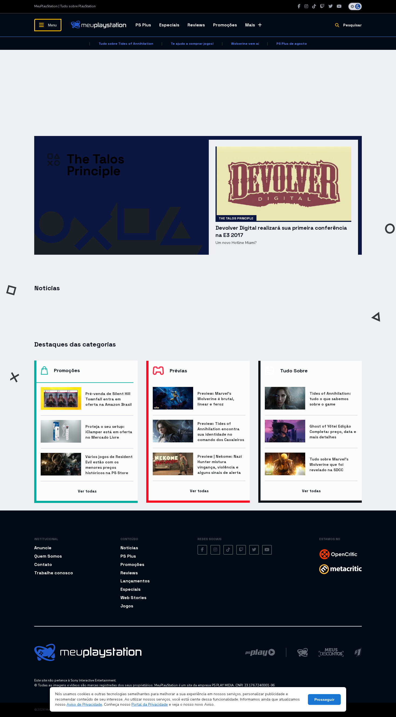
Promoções (225, 25)
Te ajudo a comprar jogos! (192, 43)
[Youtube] (339, 6)
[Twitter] (330, 6)
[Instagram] (306, 6)
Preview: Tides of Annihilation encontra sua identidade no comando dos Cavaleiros (220, 431)
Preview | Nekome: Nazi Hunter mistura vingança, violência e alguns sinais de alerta (219, 464)
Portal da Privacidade (149, 704)
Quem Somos (48, 556)
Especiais (169, 25)
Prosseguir (324, 699)
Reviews (196, 25)
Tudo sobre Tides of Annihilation (126, 43)
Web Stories (133, 597)
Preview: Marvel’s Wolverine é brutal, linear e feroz (215, 399)
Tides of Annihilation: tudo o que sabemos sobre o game (330, 399)
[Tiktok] (314, 6)
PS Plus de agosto (291, 43)
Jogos (126, 606)
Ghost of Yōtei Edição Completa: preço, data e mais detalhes (333, 431)
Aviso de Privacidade (84, 704)
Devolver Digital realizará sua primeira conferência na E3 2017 (281, 231)
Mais (250, 25)
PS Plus (143, 25)
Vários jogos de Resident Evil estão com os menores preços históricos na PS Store (109, 464)
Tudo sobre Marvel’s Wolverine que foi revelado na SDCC (329, 464)
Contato (43, 564)
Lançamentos (135, 581)
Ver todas (87, 491)
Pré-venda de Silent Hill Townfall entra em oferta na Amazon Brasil (108, 399)
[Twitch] (322, 6)
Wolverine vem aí (245, 43)
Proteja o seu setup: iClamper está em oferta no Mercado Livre (108, 432)
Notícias (129, 548)
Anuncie (42, 548)
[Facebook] (299, 6)
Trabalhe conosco (53, 573)
